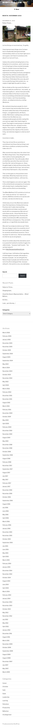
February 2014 (7, 595)
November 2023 (7, 371)
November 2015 (7, 535)
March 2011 (6, 640)
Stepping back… (7, 290)
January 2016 (6, 528)
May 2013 (5, 612)
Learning (5, 700)
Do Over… (5, 300)
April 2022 (6, 385)
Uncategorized (7, 714)
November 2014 (7, 574)
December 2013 (7, 602)
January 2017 (6, 486)
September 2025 (8, 353)
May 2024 (6, 364)
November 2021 (7, 399)
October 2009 (7, 647)
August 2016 (6, 504)
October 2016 (7, 497)
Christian (5, 686)
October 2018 (7, 451)
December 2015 (7, 532)
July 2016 (5, 507)
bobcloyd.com (12, 2)
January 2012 (6, 630)
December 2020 (7, 413)
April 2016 (6, 518)
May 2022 (5, 381)
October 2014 (7, 577)
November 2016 (7, 493)
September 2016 (8, 500)
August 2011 (6, 637)
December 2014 (7, 570)
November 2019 (7, 434)
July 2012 (5, 619)
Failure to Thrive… (8, 287)
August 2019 (6, 437)
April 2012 (6, 626)
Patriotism (6, 704)
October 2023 (7, 374)
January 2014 (6, 598)
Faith (4, 690)
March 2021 (6, 406)
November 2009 (7, 644)
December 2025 (7, 343)
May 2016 (5, 514)
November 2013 (7, 605)
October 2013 (7, 609)
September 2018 (8, 455)
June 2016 (6, 511)
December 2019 (7, 430)
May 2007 (6, 668)
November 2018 (7, 448)
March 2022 (6, 388)
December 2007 (7, 661)
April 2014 (6, 588)
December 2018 (7, 444)
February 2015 (7, 563)
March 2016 (6, 521)
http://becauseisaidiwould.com (15, 249)
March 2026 (6, 332)
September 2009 (8, 651)
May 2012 (5, 623)
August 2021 (6, 402)
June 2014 (6, 584)
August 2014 (6, 581)
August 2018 (6, 458)
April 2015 (6, 556)
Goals (4, 693)
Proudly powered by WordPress (11, 724)
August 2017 (6, 472)
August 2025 (6, 357)
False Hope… (7, 23)
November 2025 (7, 346)
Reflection (6, 711)
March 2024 (6, 367)
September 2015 (8, 542)
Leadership (6, 697)
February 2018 (7, 462)
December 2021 (7, 395)
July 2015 (5, 546)
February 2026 (7, 336)
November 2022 (7, 378)
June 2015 (6, 549)
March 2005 (6, 672)
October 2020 (7, 416)
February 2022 (7, 392)
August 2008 (6, 658)
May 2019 (5, 441)
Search (5, 272)
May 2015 (5, 553)
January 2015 (6, 567)
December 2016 (7, 490)
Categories (6, 310)
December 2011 (7, 633)
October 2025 (7, 350)
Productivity (6, 707)
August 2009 (6, 654)
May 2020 (6, 420)
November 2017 (7, 465)
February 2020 (7, 427)
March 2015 (6, 560)
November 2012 (7, 616)
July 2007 (5, 665)
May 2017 (5, 479)
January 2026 (7, 339)
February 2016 (7, 525)
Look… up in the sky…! (9, 303)
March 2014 (6, 591)
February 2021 (7, 409)
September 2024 (8, 360)
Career (5, 683)
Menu (17, 9)
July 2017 (5, 476)
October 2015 (7, 539)
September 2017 (8, 469)
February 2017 (7, 483)
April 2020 (6, 423)
